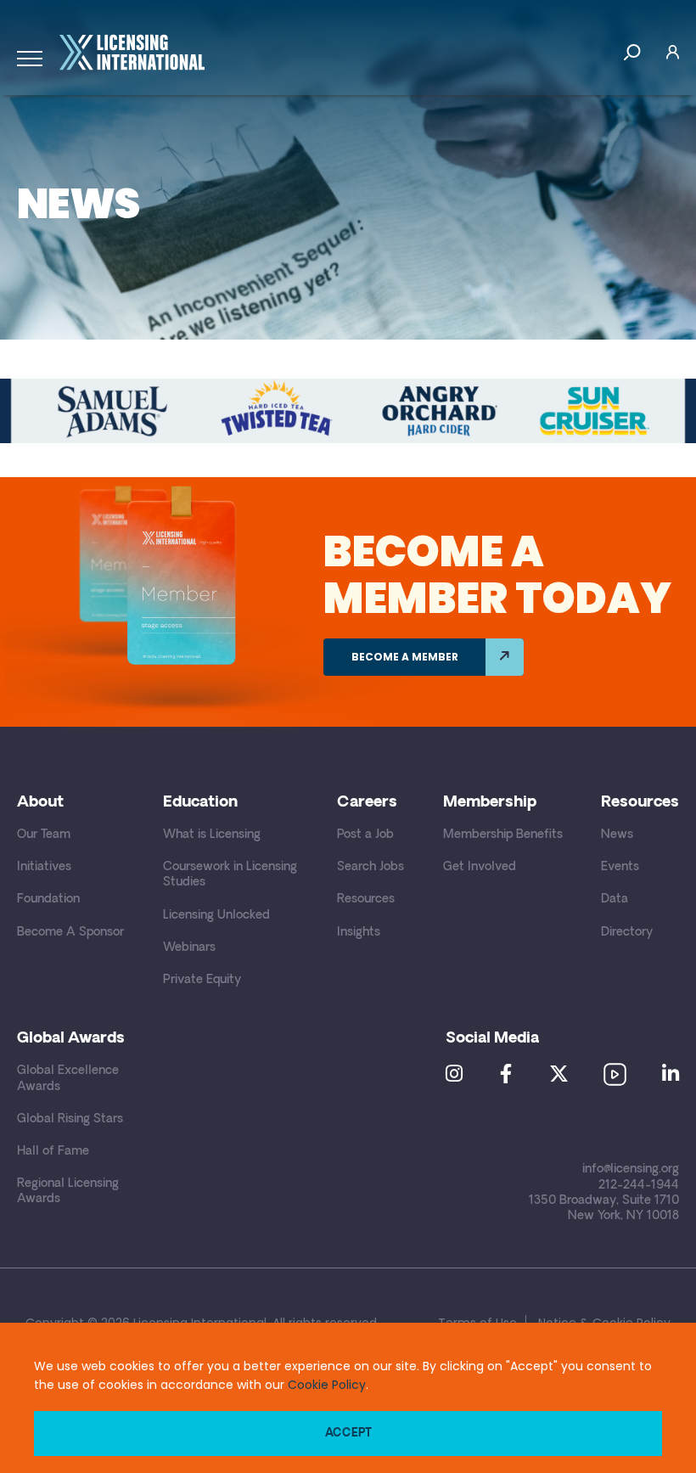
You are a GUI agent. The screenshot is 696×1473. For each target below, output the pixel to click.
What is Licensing (212, 835)
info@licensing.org (630, 1169)
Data (614, 899)
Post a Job (365, 835)
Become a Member (404, 656)
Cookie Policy (327, 1384)
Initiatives (44, 867)
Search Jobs (370, 867)
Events (620, 867)
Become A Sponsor (70, 932)
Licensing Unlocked (216, 915)
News (617, 835)
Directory (627, 932)
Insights (358, 932)
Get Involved (479, 867)
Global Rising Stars (70, 1119)
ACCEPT (348, 1433)
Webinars (189, 948)
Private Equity (202, 980)
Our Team (43, 835)
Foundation (48, 899)
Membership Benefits (503, 835)
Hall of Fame (53, 1151)
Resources (366, 899)
